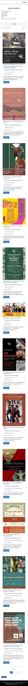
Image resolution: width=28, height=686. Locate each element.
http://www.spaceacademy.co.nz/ (9, 18)
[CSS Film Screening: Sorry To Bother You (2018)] (14, 211)
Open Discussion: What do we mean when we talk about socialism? (13, 645)
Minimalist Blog (10, 684)
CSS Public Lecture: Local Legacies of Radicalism (13, 483)
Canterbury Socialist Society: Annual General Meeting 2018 (13, 67)
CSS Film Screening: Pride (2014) (12, 318)
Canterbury (7, 72)
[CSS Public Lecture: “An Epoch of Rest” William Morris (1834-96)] (14, 263)
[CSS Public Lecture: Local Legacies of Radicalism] (14, 465)
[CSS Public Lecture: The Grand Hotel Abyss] (14, 104)
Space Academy (8, 74)
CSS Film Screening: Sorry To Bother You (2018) (13, 226)
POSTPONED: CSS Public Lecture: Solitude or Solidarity (12, 590)
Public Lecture (18, 488)
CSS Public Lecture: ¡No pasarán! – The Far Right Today (13, 372)
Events (12, 72)
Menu (25, 2)
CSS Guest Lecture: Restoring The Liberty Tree (12, 177)
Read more (6, 82)
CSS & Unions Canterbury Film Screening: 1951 (11, 535)
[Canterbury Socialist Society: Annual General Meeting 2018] (14, 49)
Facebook (4, 677)
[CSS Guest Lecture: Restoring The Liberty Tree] (14, 159)
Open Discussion (19, 651)
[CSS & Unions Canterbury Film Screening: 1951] (14, 518)
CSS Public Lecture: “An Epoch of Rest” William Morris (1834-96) (13, 281)
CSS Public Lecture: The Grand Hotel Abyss (13, 122)
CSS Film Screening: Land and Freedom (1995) (13, 428)
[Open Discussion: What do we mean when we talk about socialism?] (14, 627)
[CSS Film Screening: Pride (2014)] (14, 310)
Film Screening (18, 540)
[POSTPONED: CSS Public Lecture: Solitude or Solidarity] (14, 572)
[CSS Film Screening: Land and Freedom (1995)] (14, 410)
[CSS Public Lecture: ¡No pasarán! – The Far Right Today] (14, 354)
